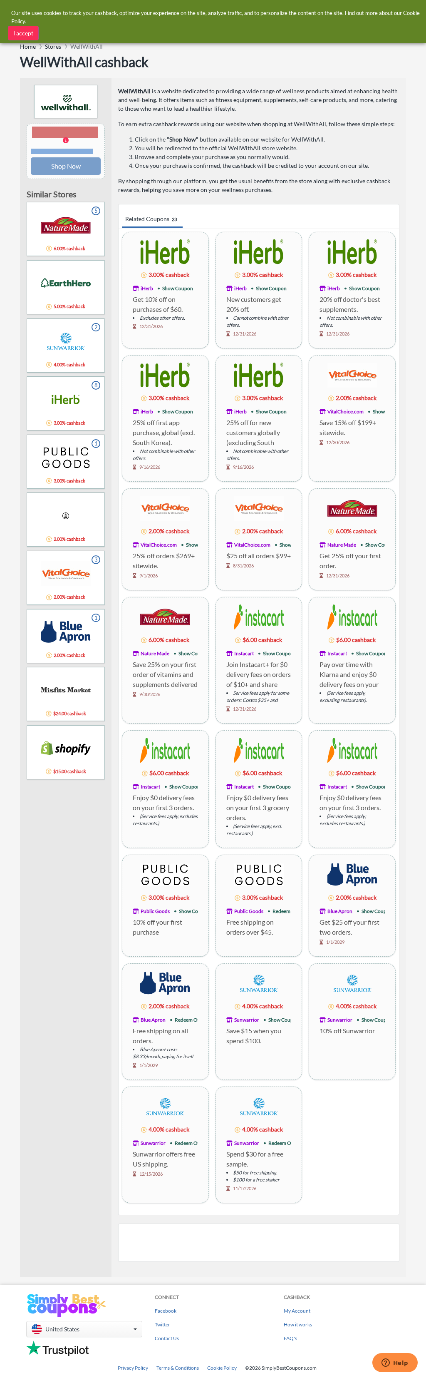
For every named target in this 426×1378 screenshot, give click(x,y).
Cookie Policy (222, 1368)
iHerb (147, 288)
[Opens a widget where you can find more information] (395, 1363)
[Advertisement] (259, 1242)
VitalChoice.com (345, 411)
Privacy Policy (133, 1368)
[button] (66, 141)
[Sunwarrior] (259, 982)
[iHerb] (165, 251)
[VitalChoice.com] (352, 374)
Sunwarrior (246, 1020)
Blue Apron (339, 911)
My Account (297, 1311)
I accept (23, 33)
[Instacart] (259, 616)
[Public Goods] (165, 874)
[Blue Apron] (352, 874)
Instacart (244, 653)
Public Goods (155, 911)
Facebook (165, 1311)
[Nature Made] (352, 507)
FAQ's (290, 1338)
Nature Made (341, 545)
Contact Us (167, 1338)
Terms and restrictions (62, 151)
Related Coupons (151, 218)
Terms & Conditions (177, 1368)
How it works (298, 1324)
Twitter (162, 1324)
